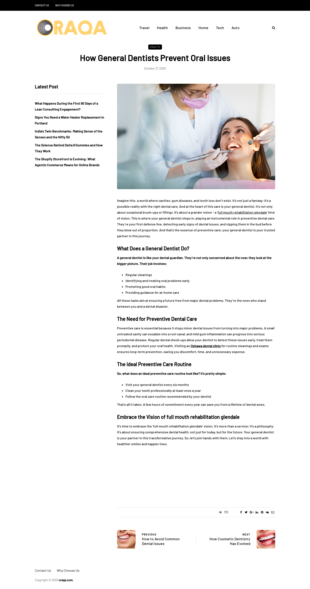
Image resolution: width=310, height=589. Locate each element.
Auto (236, 27)
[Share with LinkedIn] (256, 512)
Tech (220, 27)
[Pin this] (262, 512)
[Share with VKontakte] (267, 512)
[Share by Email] (272, 512)
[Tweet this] (246, 512)
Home (203, 27)
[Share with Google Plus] (251, 512)
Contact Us (42, 5)
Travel (144, 27)
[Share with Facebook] (241, 512)
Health (162, 27)
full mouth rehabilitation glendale (242, 212)
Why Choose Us (64, 5)
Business (183, 27)
